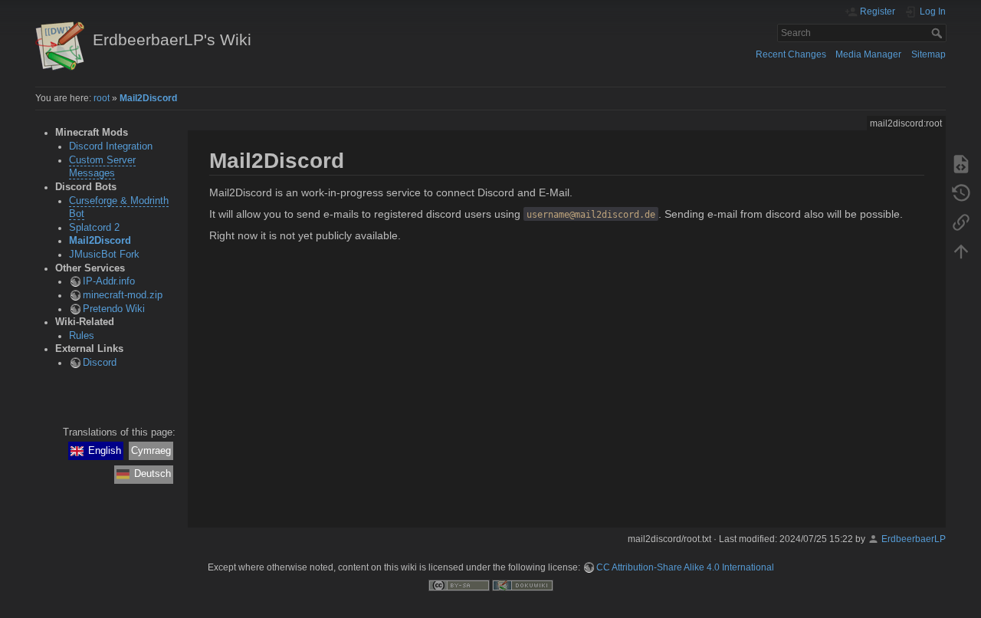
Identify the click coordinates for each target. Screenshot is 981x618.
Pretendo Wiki (114, 309)
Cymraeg (151, 450)
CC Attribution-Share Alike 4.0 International (685, 567)
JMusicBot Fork (104, 254)
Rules (81, 335)
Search (938, 33)
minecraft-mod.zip (122, 295)
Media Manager (868, 54)
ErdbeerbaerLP (913, 539)
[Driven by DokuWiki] (522, 585)
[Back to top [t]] (961, 250)
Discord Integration (111, 146)
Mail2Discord (148, 98)
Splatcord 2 (94, 227)
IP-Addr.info (109, 281)
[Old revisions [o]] (961, 192)
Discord (99, 362)
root (102, 98)
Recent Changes (791, 54)
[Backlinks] (961, 221)
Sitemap (928, 54)
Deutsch (152, 473)
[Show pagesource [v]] (961, 163)
